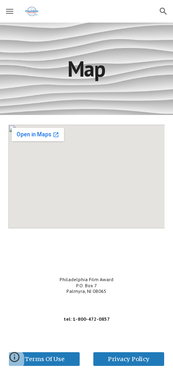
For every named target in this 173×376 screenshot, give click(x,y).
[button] (9, 11)
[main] (86, 69)
